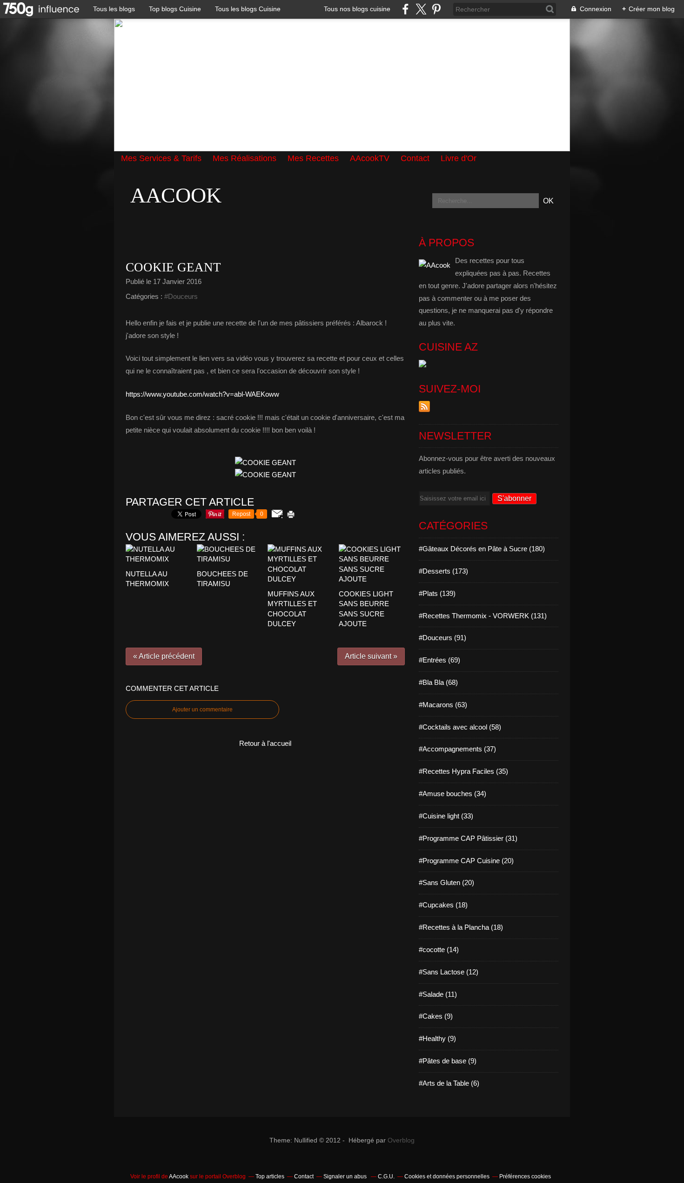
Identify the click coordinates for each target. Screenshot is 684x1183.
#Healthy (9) (437, 1038)
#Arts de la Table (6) (449, 1083)
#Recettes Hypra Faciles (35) (463, 771)
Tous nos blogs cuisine (357, 9)
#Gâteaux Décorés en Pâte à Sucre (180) (482, 549)
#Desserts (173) (443, 571)
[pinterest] (436, 9)
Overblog (401, 1140)
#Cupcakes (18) (443, 905)
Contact (304, 1176)
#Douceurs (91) (442, 638)
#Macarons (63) (443, 705)
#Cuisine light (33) (446, 816)
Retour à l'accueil (265, 743)
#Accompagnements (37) (457, 749)
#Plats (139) (437, 593)
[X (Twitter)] (421, 9)
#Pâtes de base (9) (447, 1061)
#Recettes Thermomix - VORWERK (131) (483, 616)
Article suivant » (371, 656)
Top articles (269, 1176)
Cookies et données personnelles (447, 1176)
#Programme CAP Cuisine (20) (466, 861)
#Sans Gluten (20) (446, 882)
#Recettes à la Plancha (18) (461, 927)
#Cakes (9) (436, 1016)
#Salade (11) (438, 994)
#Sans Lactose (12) (448, 972)
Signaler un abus (345, 1176)
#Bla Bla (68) (438, 682)
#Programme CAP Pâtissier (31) (468, 838)
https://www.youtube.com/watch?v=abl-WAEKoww (202, 394)
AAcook (175, 195)
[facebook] (405, 9)
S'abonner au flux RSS (424, 406)
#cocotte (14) (439, 949)
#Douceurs (181, 296)
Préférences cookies (525, 1176)
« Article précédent (163, 656)
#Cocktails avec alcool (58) (460, 727)
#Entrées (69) (439, 660)
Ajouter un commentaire (202, 709)
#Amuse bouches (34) (452, 794)
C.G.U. (386, 1176)
